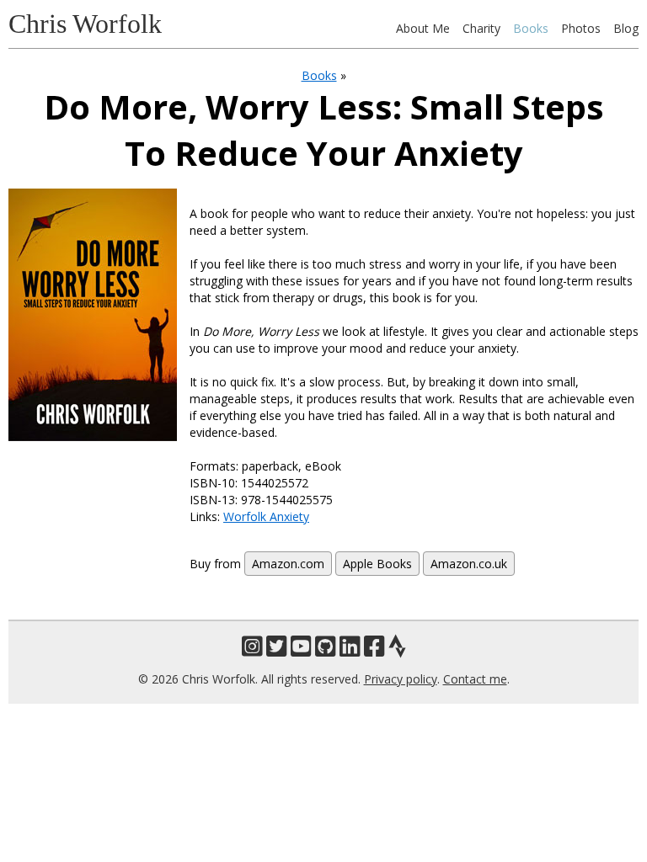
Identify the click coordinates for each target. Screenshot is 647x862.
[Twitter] (276, 646)
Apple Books (377, 564)
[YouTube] (301, 646)
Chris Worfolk (85, 23)
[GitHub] (325, 646)
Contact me (475, 679)
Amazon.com (288, 564)
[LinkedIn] (350, 646)
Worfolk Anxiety (266, 516)
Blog (626, 28)
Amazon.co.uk (468, 564)
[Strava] (397, 646)
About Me (423, 28)
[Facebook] (374, 646)
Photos (581, 28)
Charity (481, 28)
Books (530, 28)
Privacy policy (400, 679)
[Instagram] (252, 646)
